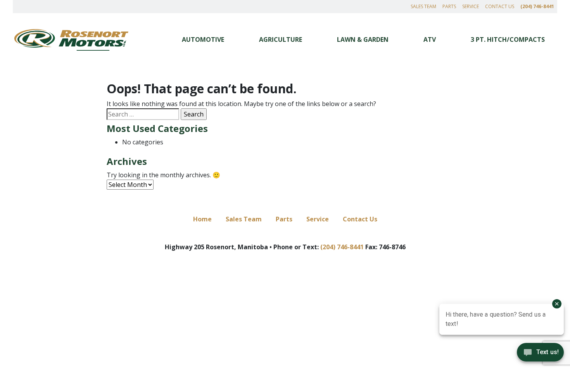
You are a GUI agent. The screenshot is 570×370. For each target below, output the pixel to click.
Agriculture (280, 39)
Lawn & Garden (363, 39)
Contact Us (499, 6)
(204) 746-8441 (537, 6)
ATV (429, 39)
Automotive (203, 39)
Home (202, 219)
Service (470, 6)
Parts (449, 6)
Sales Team (423, 6)
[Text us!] (540, 354)
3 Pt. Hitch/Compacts (508, 39)
